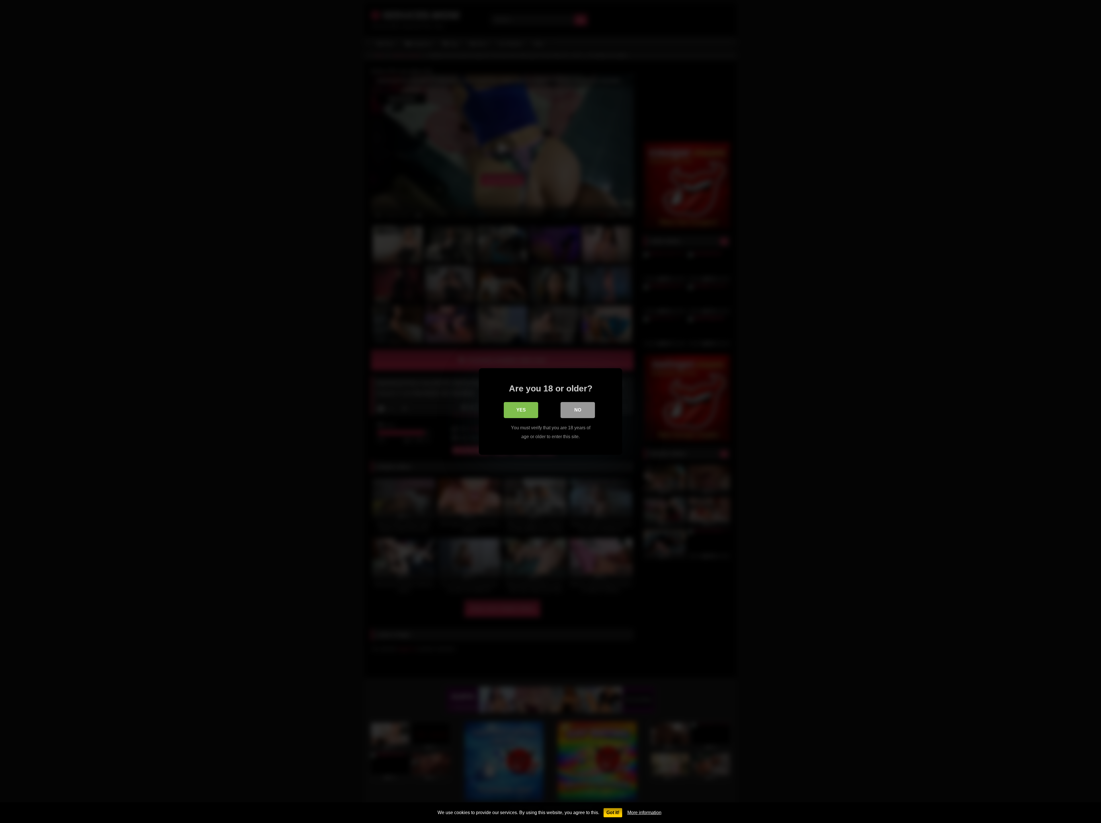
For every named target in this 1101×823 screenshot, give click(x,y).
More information (644, 812)
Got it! (612, 812)
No (577, 409)
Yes (521, 409)
